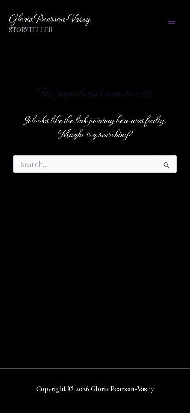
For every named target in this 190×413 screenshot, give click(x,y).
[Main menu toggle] (171, 21)
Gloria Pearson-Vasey (49, 18)
